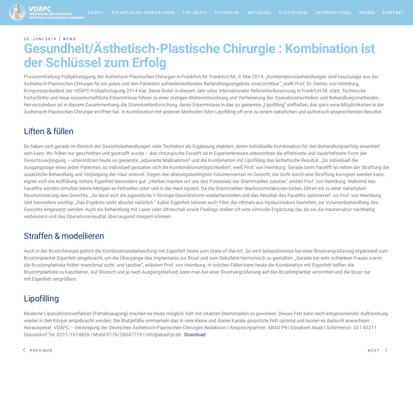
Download (195, 334)
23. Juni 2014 (40, 39)
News (69, 39)
